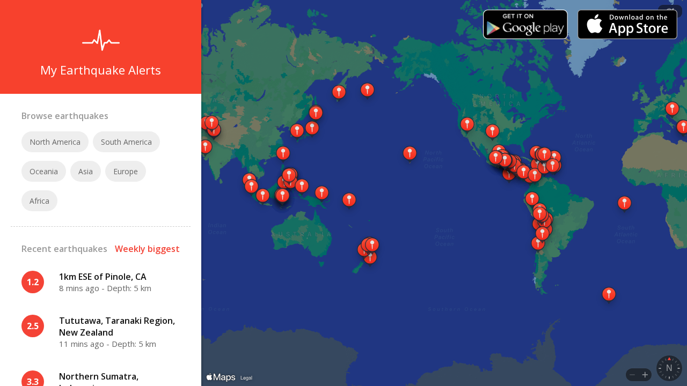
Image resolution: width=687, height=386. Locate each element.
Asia (85, 171)
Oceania (44, 171)
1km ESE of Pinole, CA (103, 277)
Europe (125, 171)
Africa (39, 201)
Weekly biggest (147, 249)
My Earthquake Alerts (100, 70)
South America (126, 142)
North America (55, 142)
